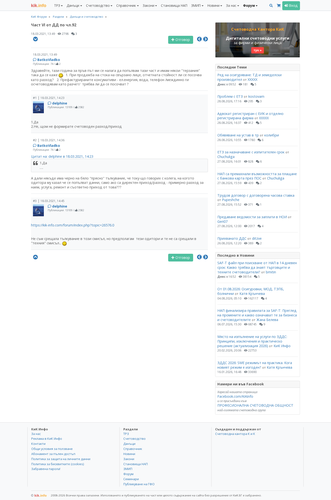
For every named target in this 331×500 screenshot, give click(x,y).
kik (39, 495)
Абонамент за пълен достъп (53, 454)
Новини (129, 454)
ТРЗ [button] (57, 5)
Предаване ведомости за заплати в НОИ (252, 217)
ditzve (257, 238)
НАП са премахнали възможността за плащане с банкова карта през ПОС (257, 176)
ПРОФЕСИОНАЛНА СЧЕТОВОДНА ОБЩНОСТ (255, 405)
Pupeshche (230, 199)
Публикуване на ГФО (139, 484)
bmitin (271, 272)
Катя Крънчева (252, 293)
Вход (293, 5)
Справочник (132, 449)
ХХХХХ (252, 79)
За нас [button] (231, 5)
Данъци (129, 443)
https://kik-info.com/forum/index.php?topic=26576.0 (72, 225)
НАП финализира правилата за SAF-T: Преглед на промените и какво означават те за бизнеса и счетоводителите (257, 315)
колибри (271, 135)
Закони (128, 459)
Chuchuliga (226, 156)
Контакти (38, 443)
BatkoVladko (48, 59)
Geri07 (222, 221)
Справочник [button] (126, 5)
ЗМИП (127, 469)
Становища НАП (174, 5)
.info (38, 5)
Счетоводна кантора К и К (235, 434)
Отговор (182, 39)
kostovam (256, 96)
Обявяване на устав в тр (238, 135)
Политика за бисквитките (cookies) (57, 464)
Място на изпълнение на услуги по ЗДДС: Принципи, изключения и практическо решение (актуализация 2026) (252, 341)
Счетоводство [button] (98, 5)
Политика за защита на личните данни (60, 459)
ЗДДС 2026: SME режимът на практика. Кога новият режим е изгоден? (254, 365)
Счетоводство (134, 438)
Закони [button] (148, 5)
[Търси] (271, 5)
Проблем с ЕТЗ (230, 96)
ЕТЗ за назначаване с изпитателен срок (250, 152)
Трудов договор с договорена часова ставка (255, 195)
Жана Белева (267, 319)
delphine (59, 103)
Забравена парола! (45, 469)
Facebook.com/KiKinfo (235, 396)
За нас (36, 434)
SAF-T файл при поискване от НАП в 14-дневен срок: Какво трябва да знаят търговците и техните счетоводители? (257, 267)
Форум (128, 474)
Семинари (131, 479)
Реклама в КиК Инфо (46, 438)
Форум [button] (249, 5)
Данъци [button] (73, 5)
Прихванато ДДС (231, 238)
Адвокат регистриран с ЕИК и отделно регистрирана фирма (250, 115)
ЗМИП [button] (196, 5)
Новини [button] (213, 5)
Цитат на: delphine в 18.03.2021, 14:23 (62, 156)
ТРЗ (126, 434)
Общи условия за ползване (52, 449)
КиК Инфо (282, 345)
